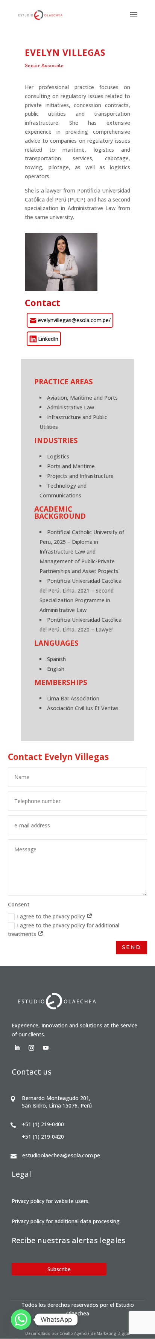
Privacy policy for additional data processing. (66, 1221)
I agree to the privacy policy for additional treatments (63, 930)
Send (131, 947)
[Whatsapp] (21, 1319)
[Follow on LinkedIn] (17, 1048)
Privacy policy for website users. (51, 1201)
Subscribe (59, 1269)
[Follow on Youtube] (46, 1048)
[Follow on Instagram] (31, 1048)
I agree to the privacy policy (52, 916)
